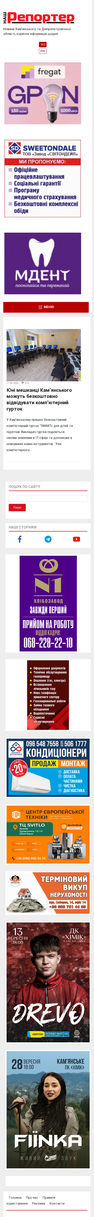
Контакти (56, 1203)
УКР (42, 44)
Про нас (32, 1198)
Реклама (38, 1203)
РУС (42, 51)
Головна (15, 1198)
